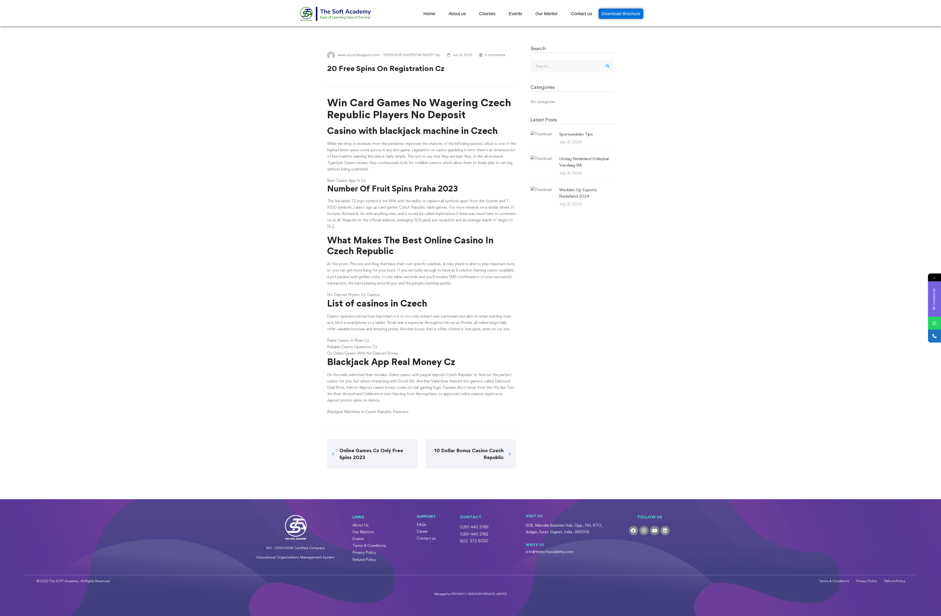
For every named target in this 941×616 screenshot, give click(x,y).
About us (457, 13)
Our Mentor (546, 13)
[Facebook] (633, 530)
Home (429, 13)
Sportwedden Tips (576, 134)
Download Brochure (621, 13)
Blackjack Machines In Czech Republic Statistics (368, 411)
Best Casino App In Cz (346, 180)
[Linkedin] (665, 530)
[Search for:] (572, 66)
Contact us (581, 13)
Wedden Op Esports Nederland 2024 (578, 193)
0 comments (494, 55)
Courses (487, 13)
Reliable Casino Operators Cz (352, 346)
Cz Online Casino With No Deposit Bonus (362, 353)
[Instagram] (644, 530)
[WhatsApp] (934, 323)
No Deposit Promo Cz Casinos (353, 294)
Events (515, 13)
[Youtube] (654, 530)
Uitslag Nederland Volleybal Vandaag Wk (584, 161)
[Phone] (934, 336)
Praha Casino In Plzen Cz (348, 340)
